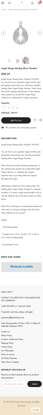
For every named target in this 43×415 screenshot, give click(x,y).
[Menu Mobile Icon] (2, 3)
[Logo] (21, 3)
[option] (21, 33)
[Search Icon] (9, 3)
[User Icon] (32, 3)
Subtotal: (5, 112)
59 (6, 127)
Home (3, 9)
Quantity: (5, 103)
